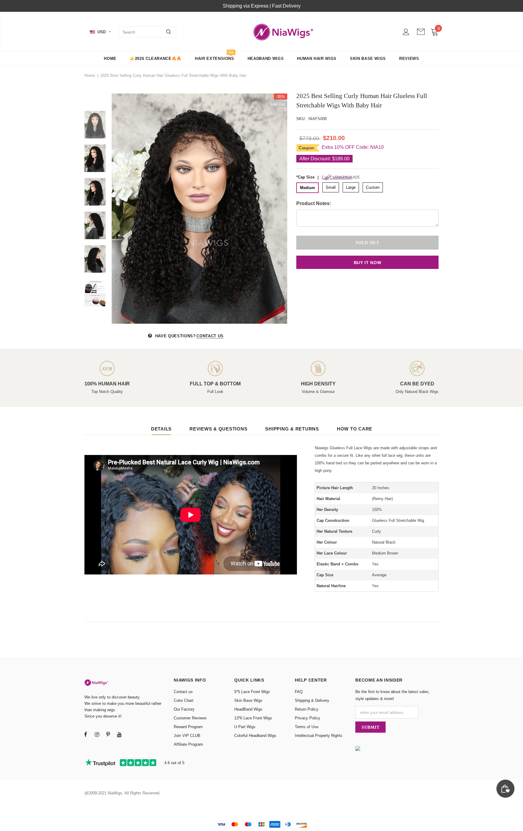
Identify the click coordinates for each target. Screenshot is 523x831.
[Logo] (283, 32)
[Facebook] (85, 734)
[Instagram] (96, 734)
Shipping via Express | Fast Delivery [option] (262, 5)
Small (331, 187)
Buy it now (367, 262)
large (351, 187)
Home (89, 75)
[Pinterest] (108, 734)
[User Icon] (406, 32)
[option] (199, 208)
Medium (307, 187)
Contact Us (210, 336)
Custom (373, 187)
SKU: (301, 118)
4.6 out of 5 (173, 763)
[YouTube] (119, 734)
